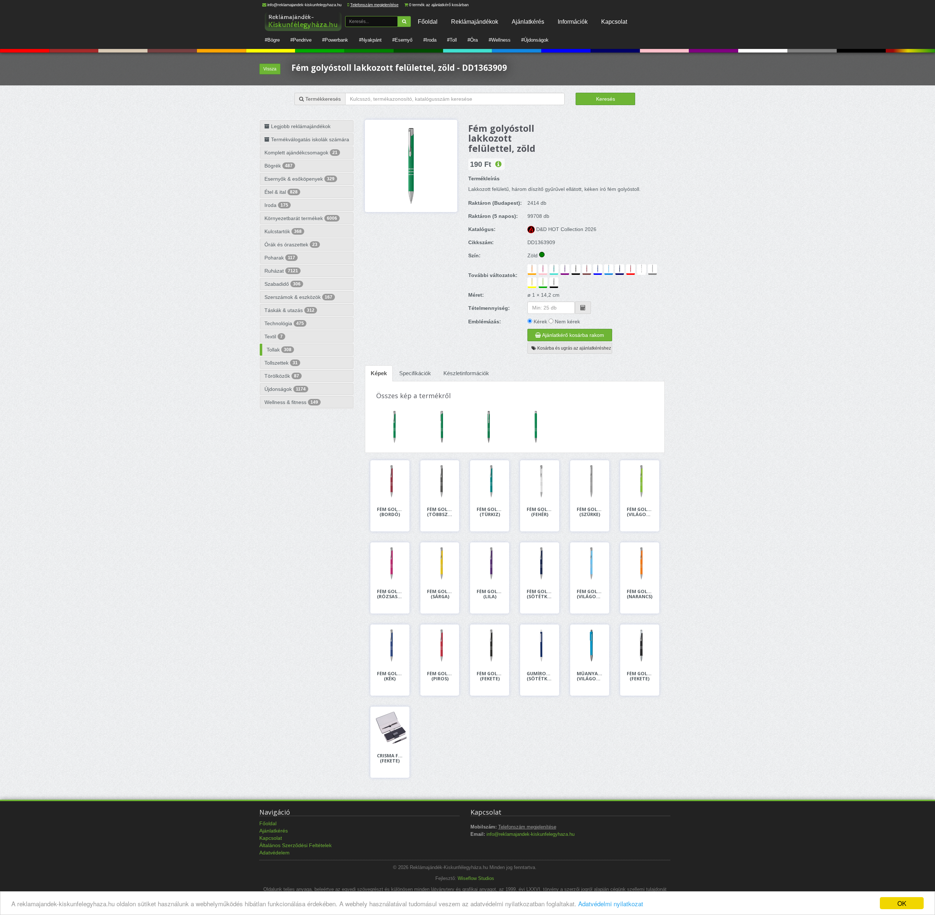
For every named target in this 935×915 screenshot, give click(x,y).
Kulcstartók (283, 231)
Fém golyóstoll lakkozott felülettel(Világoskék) (590, 594)
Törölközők (281, 376)
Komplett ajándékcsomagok (300, 152)
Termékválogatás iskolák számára (309, 139)
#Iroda (429, 40)
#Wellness (500, 40)
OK (901, 903)
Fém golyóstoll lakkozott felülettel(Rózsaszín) (390, 594)
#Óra (473, 40)
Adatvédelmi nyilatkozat (610, 903)
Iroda (276, 205)
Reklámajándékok (474, 21)
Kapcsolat (614, 21)
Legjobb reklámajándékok (300, 126)
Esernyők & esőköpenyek (299, 179)
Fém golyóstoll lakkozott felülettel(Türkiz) (490, 512)
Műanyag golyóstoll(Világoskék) (590, 676)
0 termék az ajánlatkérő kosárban (439, 5)
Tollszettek (281, 363)
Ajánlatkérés (528, 21)
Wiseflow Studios (476, 878)
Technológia (284, 323)
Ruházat (281, 271)
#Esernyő (402, 40)
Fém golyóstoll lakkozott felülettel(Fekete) (490, 676)
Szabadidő (282, 284)
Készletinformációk (466, 373)
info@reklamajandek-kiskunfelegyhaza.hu (304, 5)
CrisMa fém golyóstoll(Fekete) (390, 758)
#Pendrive (301, 40)
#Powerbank (335, 40)
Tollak (279, 350)
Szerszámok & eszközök (298, 297)
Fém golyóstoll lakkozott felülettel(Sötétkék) (540, 594)
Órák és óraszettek (290, 244)
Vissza (269, 69)
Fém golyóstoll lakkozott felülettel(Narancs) (640, 594)
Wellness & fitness (291, 402)
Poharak (279, 258)
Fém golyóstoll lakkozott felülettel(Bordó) (390, 512)
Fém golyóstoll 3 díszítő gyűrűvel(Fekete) (640, 676)
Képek (379, 373)
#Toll (452, 40)
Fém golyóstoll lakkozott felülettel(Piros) (440, 676)
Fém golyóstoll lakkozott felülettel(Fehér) (540, 512)
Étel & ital (281, 192)
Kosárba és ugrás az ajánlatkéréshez (573, 348)
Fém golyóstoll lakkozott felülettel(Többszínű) (440, 512)
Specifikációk (415, 373)
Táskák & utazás (289, 310)
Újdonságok (285, 389)
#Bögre (272, 40)
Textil (273, 336)
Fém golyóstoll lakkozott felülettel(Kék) (390, 676)
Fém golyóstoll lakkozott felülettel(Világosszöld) (640, 512)
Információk (573, 21)
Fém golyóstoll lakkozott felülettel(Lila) (490, 594)
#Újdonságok (535, 40)
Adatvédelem (274, 853)
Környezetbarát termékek (300, 218)
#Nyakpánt (370, 40)
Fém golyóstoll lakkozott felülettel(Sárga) (440, 594)
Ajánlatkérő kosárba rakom (572, 335)
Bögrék (278, 166)
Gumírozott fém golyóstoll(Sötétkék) (540, 676)
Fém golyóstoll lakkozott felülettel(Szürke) (590, 512)
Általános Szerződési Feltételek (295, 845)
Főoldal (428, 21)
